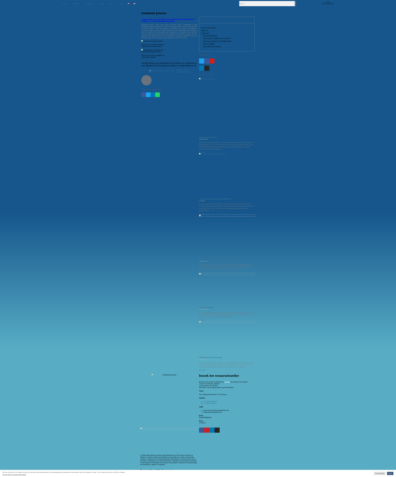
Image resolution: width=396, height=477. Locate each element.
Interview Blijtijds (208, 44)
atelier (65, 3)
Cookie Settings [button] (379, 473)
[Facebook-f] (206, 61)
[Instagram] (206, 68)
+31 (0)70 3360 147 (210, 401)
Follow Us (204, 30)
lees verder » (202, 152)
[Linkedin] (201, 68)
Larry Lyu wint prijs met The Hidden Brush (217, 41)
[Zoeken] (295, 3)
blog (101, 3)
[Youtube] (211, 61)
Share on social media (208, 28)
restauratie (76, 3)
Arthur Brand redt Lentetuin (212, 46)
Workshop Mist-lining (210, 36)
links (111, 3)
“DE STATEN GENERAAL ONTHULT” (217, 38)
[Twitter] (201, 61)
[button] (143, 94)
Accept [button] (390, 473)
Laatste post (205, 33)
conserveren (90, 3)
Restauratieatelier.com (182, 72)
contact (121, 3)
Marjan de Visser (181, 70)
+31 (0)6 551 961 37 (210, 403)
